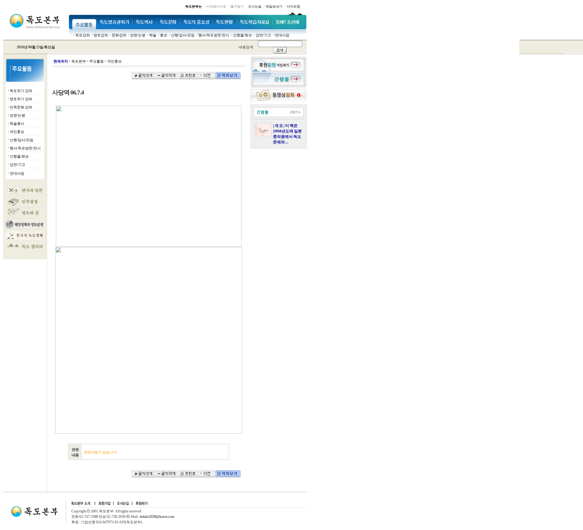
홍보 (163, 35)
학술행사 (17, 123)
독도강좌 (82, 35)
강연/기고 (263, 35)
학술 (152, 35)
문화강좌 (119, 35)
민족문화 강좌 (21, 107)
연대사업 (282, 35)
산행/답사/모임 (183, 35)
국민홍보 (17, 132)
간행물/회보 (242, 35)
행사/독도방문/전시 (213, 35)
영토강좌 (101, 35)
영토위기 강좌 (21, 99)
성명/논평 (137, 35)
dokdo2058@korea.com (157, 517)
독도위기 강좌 (21, 91)
